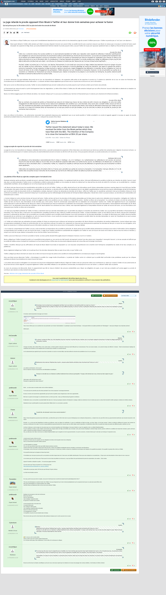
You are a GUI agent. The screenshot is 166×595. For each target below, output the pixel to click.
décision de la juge (16, 273)
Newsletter (54, 1)
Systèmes (81, 4)
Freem (13, 409)
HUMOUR (106, 6)
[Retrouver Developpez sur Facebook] (162, 6)
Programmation (59, 4)
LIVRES (70, 6)
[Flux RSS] (159, 6)
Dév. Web (48, 4)
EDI (53, 4)
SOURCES (87, 6)
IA (29, 4)
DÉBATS (93, 6)
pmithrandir (13, 387)
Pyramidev (12, 479)
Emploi (62, 1)
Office (70, 4)
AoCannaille (13, 335)
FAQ (36, 1)
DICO (101, 6)
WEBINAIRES (63, 6)
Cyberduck (12, 522)
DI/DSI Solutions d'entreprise (16, 4)
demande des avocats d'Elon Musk (33, 273)
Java (43, 4)
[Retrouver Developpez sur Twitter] (161, 6)
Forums (23, 1)
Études (68, 1)
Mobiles (75, 4)
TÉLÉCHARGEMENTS (78, 6)
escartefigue (13, 301)
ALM (33, 4)
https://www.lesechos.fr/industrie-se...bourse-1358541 (36, 466)
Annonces (21, 29)
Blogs (41, 1)
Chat (46, 1)
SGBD (65, 4)
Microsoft (38, 4)
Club (78, 1)
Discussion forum (153, 72)
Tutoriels (30, 1)
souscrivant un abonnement (60, 280)
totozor (12, 358)
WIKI (97, 6)
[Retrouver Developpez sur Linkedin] (164, 6)
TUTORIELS (53, 6)
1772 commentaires (31, 29)
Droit (74, 1)
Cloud (25, 4)
